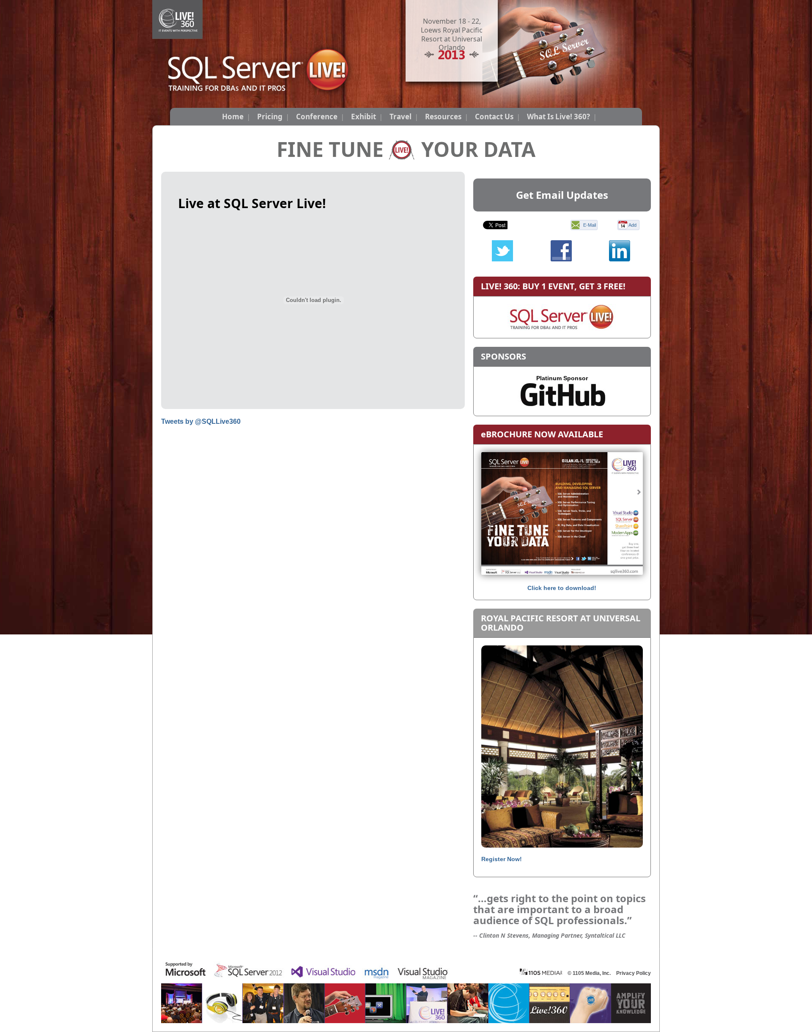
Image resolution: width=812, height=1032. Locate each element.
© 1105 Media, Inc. (589, 973)
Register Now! (501, 859)
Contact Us (494, 116)
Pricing (270, 116)
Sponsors (503, 356)
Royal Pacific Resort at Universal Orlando (560, 622)
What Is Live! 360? (558, 116)
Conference (316, 116)
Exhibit (363, 116)
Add (632, 225)
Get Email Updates (562, 195)
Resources (443, 116)
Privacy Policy (633, 973)
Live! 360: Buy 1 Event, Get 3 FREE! (553, 286)
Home (233, 116)
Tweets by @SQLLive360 (201, 421)
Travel (400, 116)
